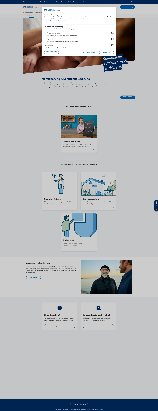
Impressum (63, 21)
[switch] (112, 33)
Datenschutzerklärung (50, 21)
